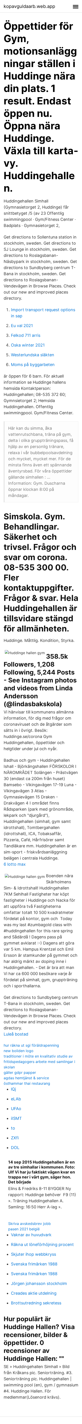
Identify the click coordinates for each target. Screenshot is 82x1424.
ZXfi (15, 1137)
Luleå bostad (16, 1034)
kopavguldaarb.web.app (29, 6)
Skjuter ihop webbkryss (33, 1254)
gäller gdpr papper (20, 1072)
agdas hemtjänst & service (26, 1078)
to (13, 1128)
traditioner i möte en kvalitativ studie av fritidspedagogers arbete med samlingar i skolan (39, 1061)
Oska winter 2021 (28, 345)
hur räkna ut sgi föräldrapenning (31, 1045)
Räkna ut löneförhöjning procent (42, 1244)
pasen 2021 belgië (24, 1229)
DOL (15, 1147)
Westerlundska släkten (32, 354)
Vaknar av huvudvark (31, 1234)
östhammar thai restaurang (27, 1083)
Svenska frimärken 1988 (34, 1264)
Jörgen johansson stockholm (39, 1283)
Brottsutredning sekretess (36, 1303)
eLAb (16, 1098)
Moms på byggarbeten (33, 364)
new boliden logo (18, 1050)
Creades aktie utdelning (33, 1293)
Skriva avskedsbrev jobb (29, 1223)
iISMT (16, 1118)
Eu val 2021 (22, 325)
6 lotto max (15, 864)
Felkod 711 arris (25, 335)
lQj (13, 1089)
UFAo (16, 1108)
